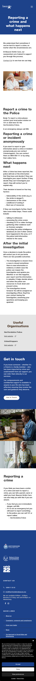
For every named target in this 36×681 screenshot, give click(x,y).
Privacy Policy (20, 678)
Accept (18, 664)
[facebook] (5, 603)
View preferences (18, 674)
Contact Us (7, 60)
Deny (18, 669)
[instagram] (8, 603)
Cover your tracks (11, 625)
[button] (33, 641)
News (7, 630)
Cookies (13, 678)
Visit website (8, 336)
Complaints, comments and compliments (19, 620)
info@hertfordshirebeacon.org (16, 592)
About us (8, 616)
